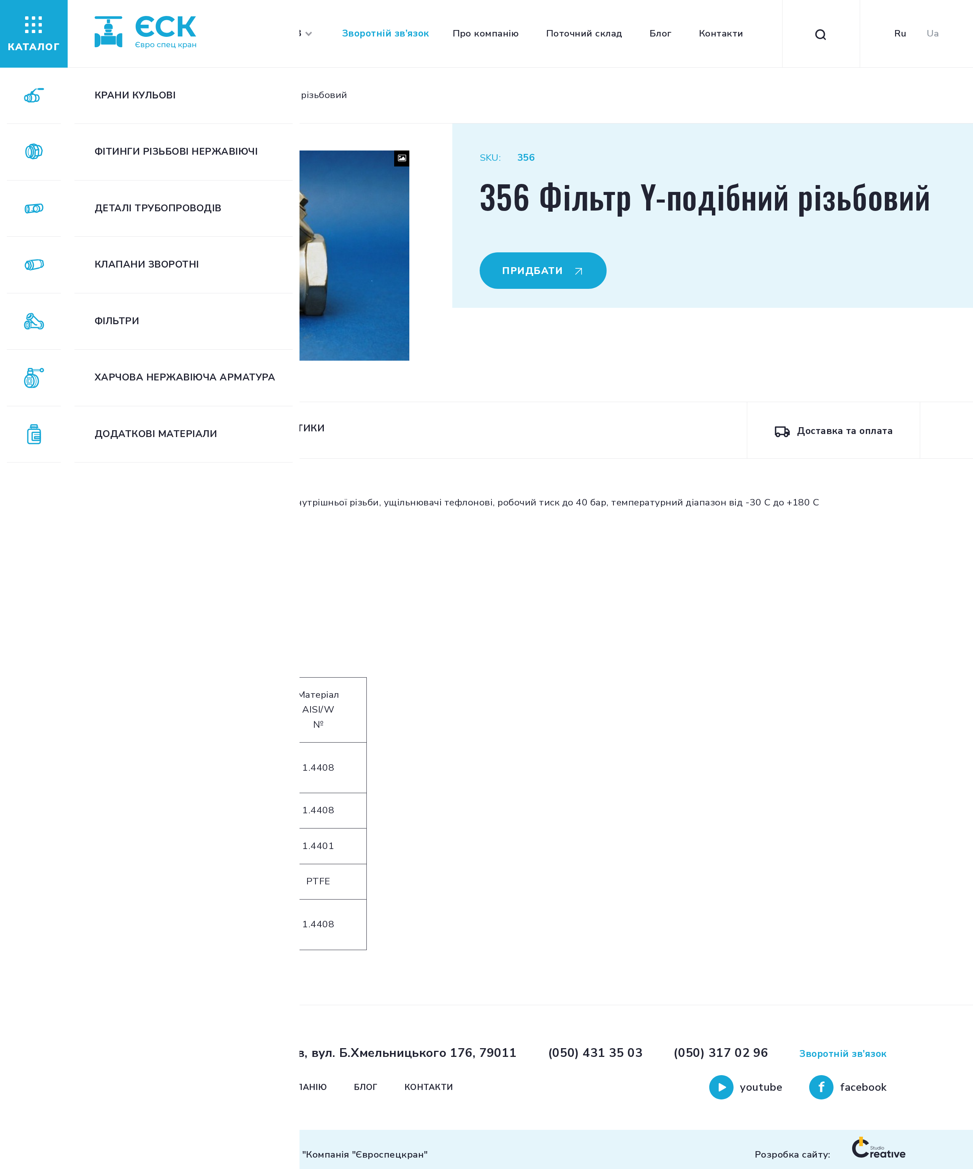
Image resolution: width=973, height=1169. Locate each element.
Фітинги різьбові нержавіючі (176, 152)
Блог (661, 33)
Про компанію (486, 33)
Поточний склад (584, 33)
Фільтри (117, 321)
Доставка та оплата (845, 431)
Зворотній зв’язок (385, 33)
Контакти (721, 33)
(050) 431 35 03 (595, 1053)
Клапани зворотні (147, 264)
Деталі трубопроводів (158, 208)
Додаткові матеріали (156, 434)
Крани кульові (135, 95)
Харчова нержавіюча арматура (185, 377)
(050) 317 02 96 (720, 1053)
